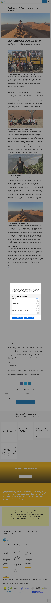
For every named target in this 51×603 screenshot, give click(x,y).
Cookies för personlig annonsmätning (20, 310)
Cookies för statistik (17, 303)
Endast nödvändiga (17, 317)
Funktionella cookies (17, 301)
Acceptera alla (29, 317)
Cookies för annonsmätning (18, 308)
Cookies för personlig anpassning (20, 305)
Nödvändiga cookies (17, 298)
